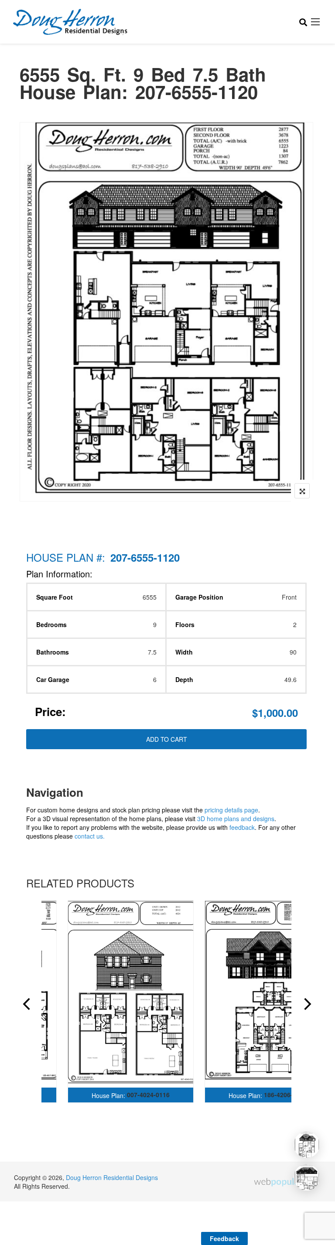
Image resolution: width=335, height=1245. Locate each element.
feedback (242, 827)
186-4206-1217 (285, 1094)
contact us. (90, 836)
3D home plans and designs (235, 818)
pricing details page (231, 809)
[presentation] (26, 1005)
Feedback (224, 1238)
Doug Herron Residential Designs (112, 1177)
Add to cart (166, 739)
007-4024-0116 (148, 1094)
